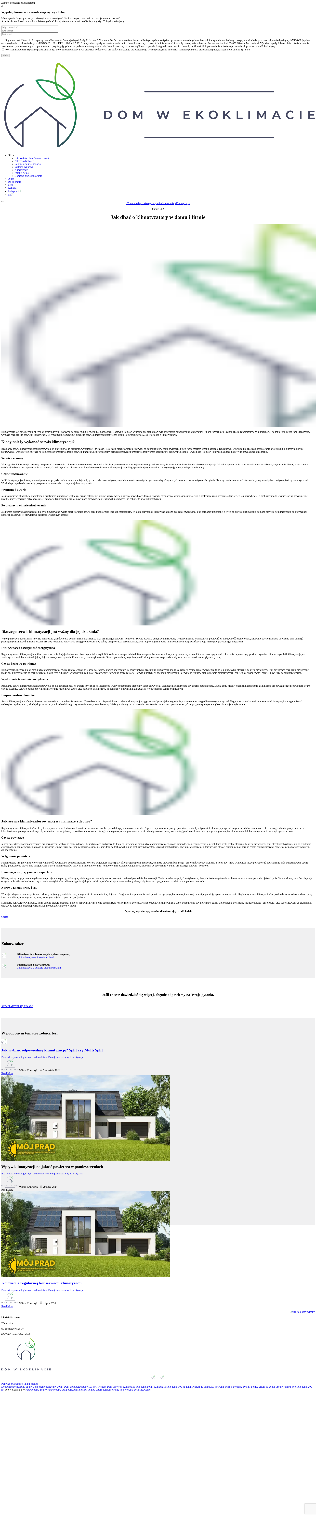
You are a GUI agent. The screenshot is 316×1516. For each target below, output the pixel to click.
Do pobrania (14, 181)
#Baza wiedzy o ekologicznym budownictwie (150, 203)
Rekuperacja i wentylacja (27, 164)
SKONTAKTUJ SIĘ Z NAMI (17, 1006)
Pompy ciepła (21, 172)
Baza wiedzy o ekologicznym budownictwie (24, 1057)
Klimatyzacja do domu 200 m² (202, 1386)
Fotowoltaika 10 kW (36, 1389)
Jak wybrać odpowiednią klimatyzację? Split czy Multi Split (52, 1050)
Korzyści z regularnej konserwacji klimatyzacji (41, 1283)
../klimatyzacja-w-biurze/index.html (35, 957)
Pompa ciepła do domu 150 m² (267, 1386)
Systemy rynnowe (23, 167)
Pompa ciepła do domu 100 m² (234, 1386)
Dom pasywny (114, 1386)
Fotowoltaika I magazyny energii (31, 158)
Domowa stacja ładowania (28, 175)
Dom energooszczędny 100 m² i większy (85, 1386)
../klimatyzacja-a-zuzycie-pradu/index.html (39, 967)
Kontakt (12, 187)
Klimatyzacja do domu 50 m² (138, 1386)
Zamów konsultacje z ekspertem (18, 2)
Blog (10, 184)
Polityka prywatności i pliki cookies (19, 1383)
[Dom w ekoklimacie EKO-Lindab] (158, 149)
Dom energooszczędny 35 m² (16, 1386)
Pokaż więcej (268, 46)
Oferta (4, 916)
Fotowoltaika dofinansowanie (135, 1389)
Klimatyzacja (21, 169)
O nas (11, 178)
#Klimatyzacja (182, 203)
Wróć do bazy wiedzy (303, 1311)
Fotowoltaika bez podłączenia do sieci (67, 1389)
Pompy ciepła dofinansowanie (103, 1389)
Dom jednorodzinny (58, 1057)
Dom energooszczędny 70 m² (48, 1386)
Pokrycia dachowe (24, 161)
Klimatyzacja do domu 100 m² (169, 1386)
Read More (7, 1073)
